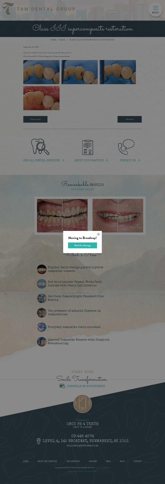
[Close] (98, 234)
